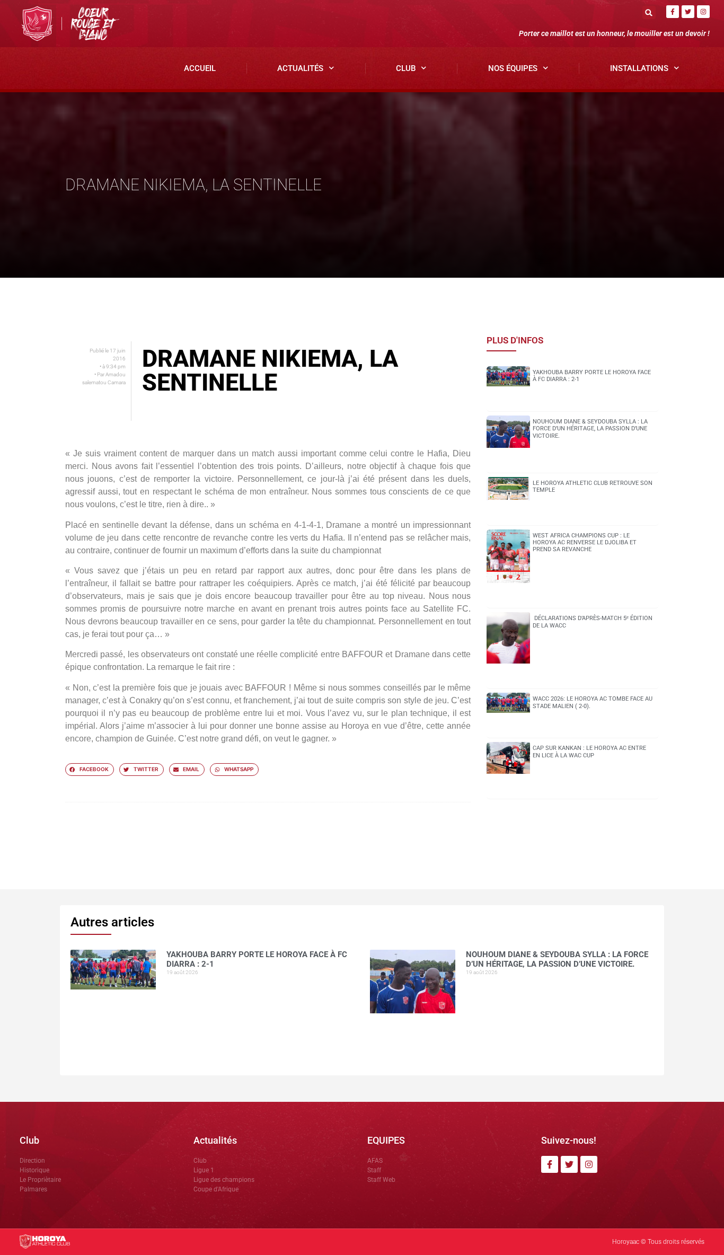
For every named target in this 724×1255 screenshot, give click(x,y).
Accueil (200, 68)
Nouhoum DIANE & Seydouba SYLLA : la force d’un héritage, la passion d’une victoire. (590, 428)
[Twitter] (688, 11)
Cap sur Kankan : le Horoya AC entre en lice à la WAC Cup (589, 751)
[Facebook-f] (672, 11)
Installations (639, 68)
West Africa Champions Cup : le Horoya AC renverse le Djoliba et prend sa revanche (585, 542)
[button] (649, 12)
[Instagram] (703, 11)
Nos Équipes (512, 68)
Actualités (300, 68)
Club (406, 68)
